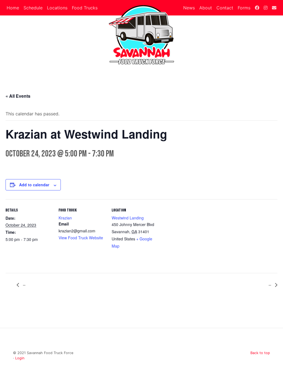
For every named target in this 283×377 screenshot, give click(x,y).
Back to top (260, 353)
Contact (224, 7)
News (189, 7)
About (205, 7)
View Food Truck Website (81, 237)
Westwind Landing (128, 218)
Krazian (65, 218)
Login (19, 358)
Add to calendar (34, 184)
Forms (244, 7)
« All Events (18, 96)
